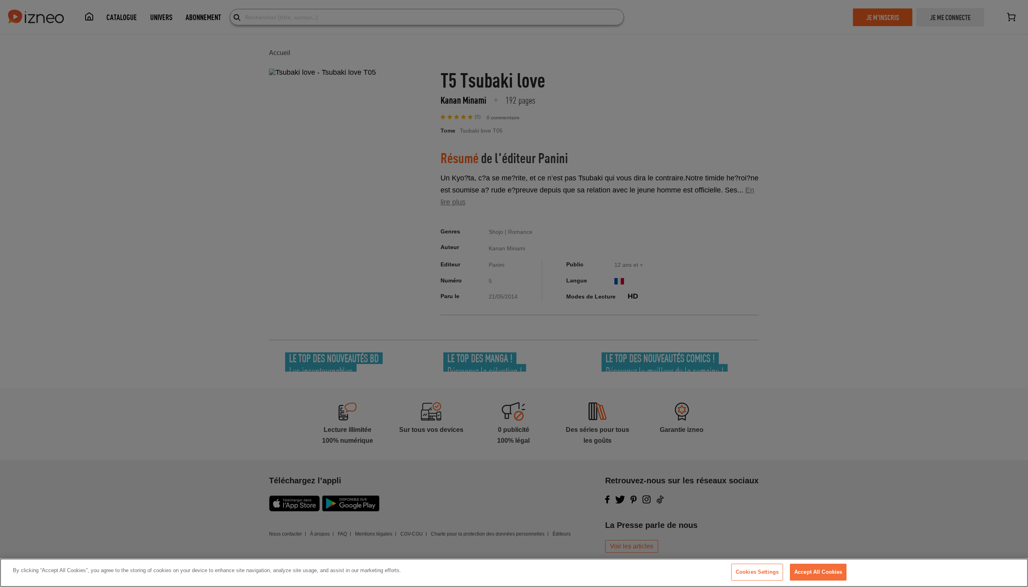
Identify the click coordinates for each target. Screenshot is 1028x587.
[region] (514, 572)
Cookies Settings (757, 572)
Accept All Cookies (818, 572)
